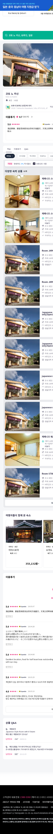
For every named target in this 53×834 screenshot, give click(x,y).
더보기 (47, 188)
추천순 (9, 156)
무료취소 (43, 156)
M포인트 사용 (41, 164)
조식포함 (22, 156)
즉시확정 (33, 156)
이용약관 (36, 802)
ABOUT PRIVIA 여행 (11, 802)
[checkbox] (34, 163)
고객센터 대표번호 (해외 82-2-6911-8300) (28, 797)
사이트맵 (26, 802)
